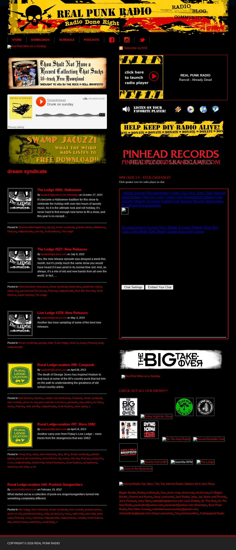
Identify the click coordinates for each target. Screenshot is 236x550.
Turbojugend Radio (212, 513)
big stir (50, 227)
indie (50, 342)
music (82, 342)
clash (35, 454)
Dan (163, 492)
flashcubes (75, 286)
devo (66, 454)
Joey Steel (144, 501)
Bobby (141, 492)
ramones (37, 517)
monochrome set (51, 458)
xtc (34, 466)
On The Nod (208, 501)
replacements (68, 517)
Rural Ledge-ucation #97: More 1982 (66, 424)
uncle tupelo (81, 406)
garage (42, 342)
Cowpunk (77, 398)
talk (9, 522)
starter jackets (26, 295)
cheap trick (24, 454)
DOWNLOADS (40, 39)
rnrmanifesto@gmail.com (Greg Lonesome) (146, 513)
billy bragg (24, 509)
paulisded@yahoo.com (54, 254)
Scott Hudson (52, 231)
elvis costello (14, 402)
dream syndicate (65, 227)
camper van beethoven (57, 398)
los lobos (98, 402)
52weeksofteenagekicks (32, 227)
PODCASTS (91, 39)
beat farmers (25, 398)
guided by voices (92, 286)
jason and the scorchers (52, 402)
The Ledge (67, 231)
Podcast (12, 231)
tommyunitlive (189, 513)
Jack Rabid (182, 496)
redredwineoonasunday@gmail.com (175, 509)
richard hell (38, 462)
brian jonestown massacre (33, 286)
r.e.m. (10, 462)
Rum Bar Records (85, 290)
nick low (75, 458)
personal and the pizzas (33, 290)
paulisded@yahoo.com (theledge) (60, 194)
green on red (30, 402)
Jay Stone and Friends (212, 496)
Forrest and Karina (140, 496)
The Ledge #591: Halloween (59, 190)
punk (100, 342)
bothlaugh (153, 492)
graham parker (84, 227)
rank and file (33, 406)
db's (60, 454)
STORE (17, 39)
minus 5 (73, 342)
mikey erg (12, 290)
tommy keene (20, 522)
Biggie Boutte (127, 492)
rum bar (39, 231)
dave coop (173, 492)
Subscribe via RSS (136, 48)
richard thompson (55, 462)
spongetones (90, 462)
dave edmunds (48, 454)
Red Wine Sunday (139, 509)
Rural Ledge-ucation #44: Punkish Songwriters (45, 484)
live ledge (62, 342)
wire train (23, 466)
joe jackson (56, 513)
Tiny (177, 513)
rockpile (81, 517)
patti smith (78, 513)
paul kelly (90, 513)
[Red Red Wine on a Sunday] (57, 47)
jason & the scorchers (28, 458)
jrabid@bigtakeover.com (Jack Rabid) (176, 501)
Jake (194, 496)
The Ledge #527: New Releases (62, 249)
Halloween (99, 227)
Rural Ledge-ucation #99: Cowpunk (65, 365)
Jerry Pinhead (128, 501)
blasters (38, 398)
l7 (55, 342)
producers (97, 458)
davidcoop (202, 492)
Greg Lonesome (164, 496)
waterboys (35, 522)
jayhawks (72, 402)
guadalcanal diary (33, 513)
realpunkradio (25, 231)
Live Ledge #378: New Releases (62, 313)
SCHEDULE (66, 39)
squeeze (12, 466)
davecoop (188, 492)
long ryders (85, 402)
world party (48, 522)
